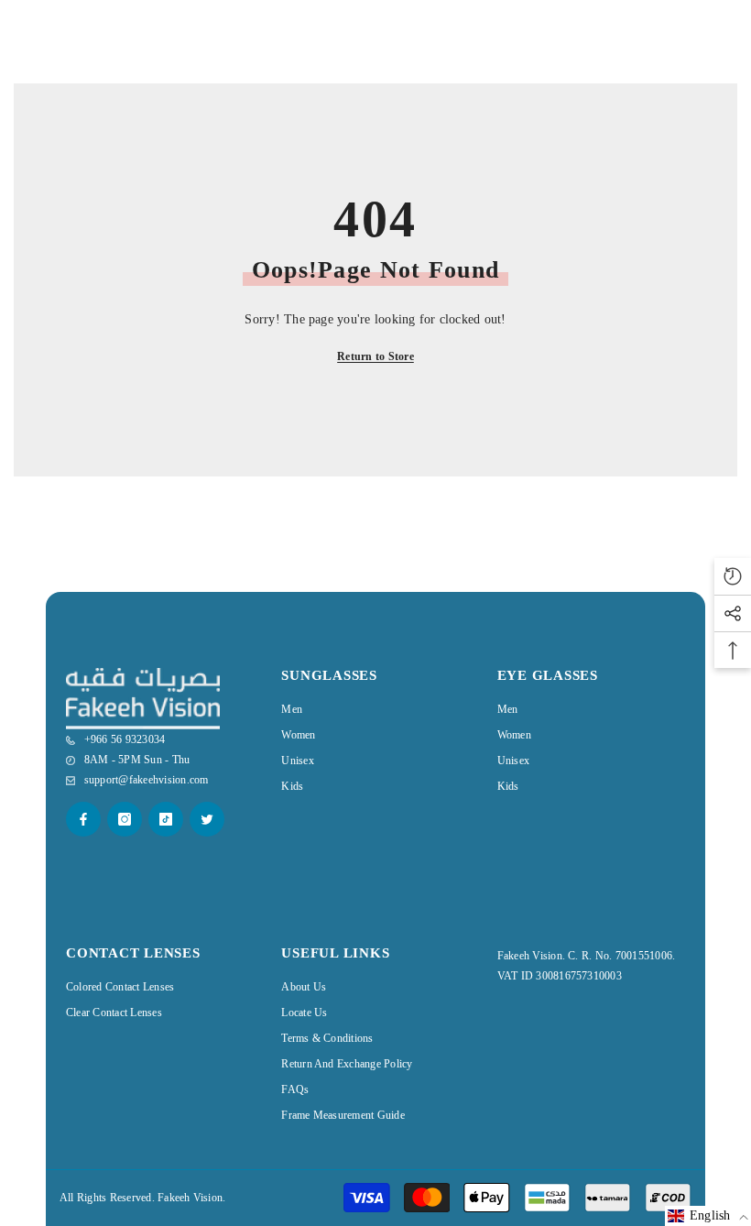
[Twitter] (207, 819)
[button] (708, 1216)
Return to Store (375, 356)
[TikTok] (165, 819)
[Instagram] (124, 819)
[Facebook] (83, 819)
